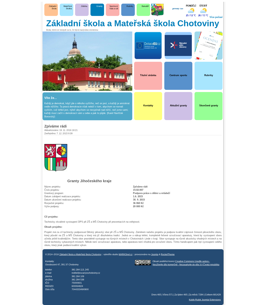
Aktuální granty (178, 105)
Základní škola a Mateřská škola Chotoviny (80, 254)
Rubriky (129, 6)
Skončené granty (208, 105)
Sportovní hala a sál (113, 7)
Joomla (154, 254)
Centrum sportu (178, 75)
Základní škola (52, 7)
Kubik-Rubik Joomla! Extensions (205, 299)
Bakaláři (145, 6)
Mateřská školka (68, 7)
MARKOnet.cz (125, 254)
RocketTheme (168, 254)
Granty (99, 6)
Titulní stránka (148, 75)
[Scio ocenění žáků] (209, 46)
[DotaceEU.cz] (148, 46)
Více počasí (216, 17)
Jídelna (84, 6)
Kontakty (148, 105)
